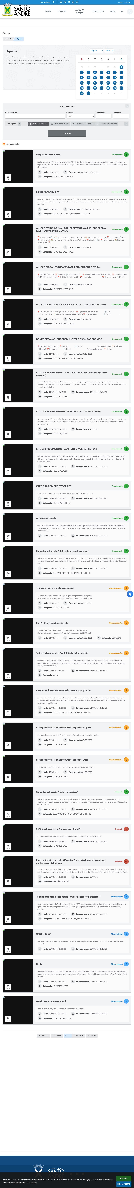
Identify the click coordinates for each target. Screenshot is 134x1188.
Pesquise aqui (130, 12)
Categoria (70, 112)
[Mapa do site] (73, 2)
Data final (117, 112)
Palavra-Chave (11, 112)
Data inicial (100, 112)
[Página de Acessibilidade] (77, 2)
